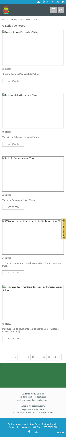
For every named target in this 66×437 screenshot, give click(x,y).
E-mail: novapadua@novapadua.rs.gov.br (33, 400)
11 (38, 357)
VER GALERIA (13, 81)
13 (49, 357)
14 (55, 357)
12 (44, 357)
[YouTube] (36, 432)
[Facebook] (29, 432)
